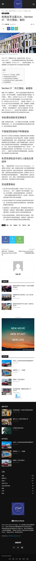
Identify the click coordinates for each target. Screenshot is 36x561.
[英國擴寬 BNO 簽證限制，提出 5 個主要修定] (6, 297)
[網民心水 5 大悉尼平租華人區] (6, 421)
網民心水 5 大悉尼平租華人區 (20, 419)
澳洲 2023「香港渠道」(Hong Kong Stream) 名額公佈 (9, 253)
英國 (7, 11)
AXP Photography (8, 54)
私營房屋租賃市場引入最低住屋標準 (13, 80)
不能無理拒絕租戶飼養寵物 (11, 78)
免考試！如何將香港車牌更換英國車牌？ (23, 360)
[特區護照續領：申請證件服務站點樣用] (6, 412)
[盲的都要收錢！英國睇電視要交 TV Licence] (6, 391)
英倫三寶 (7, 24)
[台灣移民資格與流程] (6, 430)
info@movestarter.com (14, 536)
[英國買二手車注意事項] (6, 382)
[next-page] (5, 313)
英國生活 (7, 13)
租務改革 (15, 225)
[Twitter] (12, 28)
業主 (11, 225)
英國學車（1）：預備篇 (19, 370)
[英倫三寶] (3, 24)
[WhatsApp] (16, 28)
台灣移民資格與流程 (18, 428)
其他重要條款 (7, 82)
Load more (17, 398)
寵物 (7, 225)
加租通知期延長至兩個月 (10, 76)
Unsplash (16, 54)
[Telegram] (22, 547)
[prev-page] (3, 313)
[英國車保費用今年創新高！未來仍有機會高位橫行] (6, 288)
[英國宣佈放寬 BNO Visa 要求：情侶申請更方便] (6, 306)
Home (3, 11)
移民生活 (24, 225)
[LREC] (18, 350)
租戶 (20, 225)
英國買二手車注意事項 (19, 379)
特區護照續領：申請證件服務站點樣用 (23, 410)
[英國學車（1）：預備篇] (6, 372)
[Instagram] (18, 547)
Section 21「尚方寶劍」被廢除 (12, 74)
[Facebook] (8, 28)
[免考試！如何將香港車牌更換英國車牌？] (6, 363)
